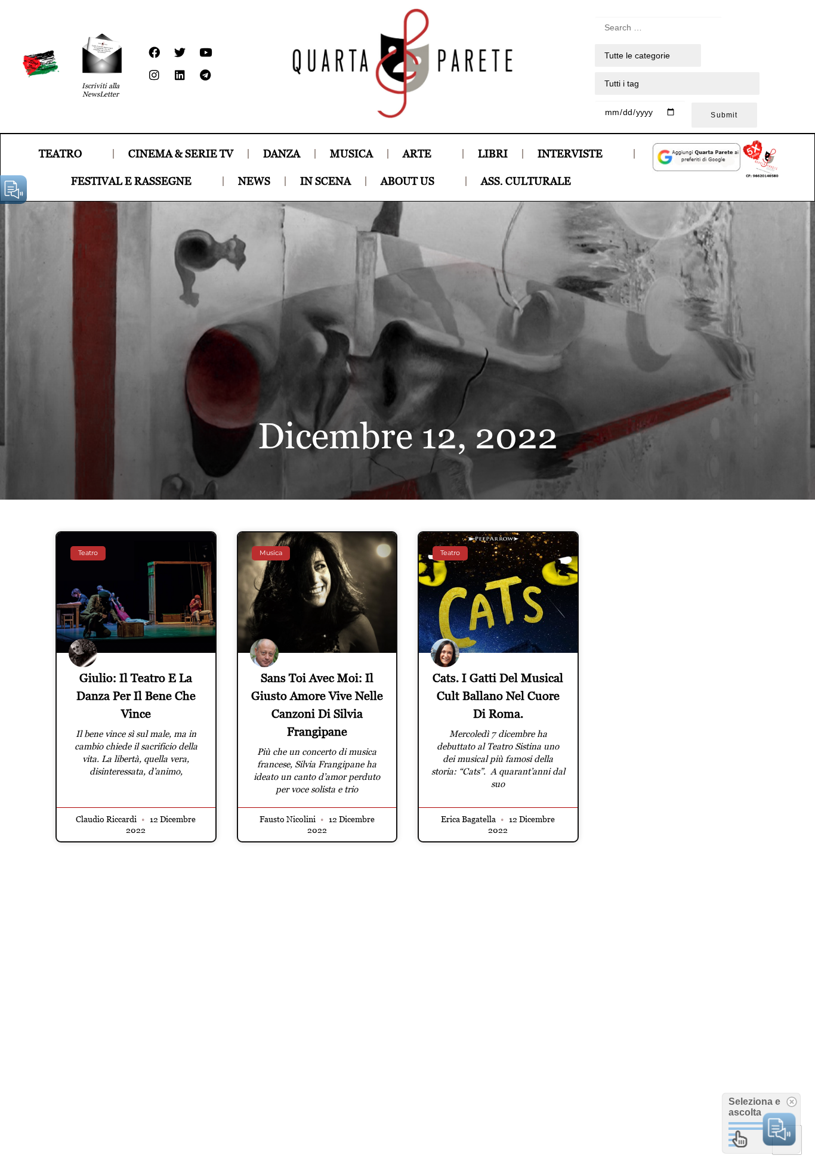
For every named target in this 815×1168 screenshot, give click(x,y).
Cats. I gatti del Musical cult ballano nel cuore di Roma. (498, 695)
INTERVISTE (570, 153)
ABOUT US (407, 181)
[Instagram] (154, 75)
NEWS (254, 181)
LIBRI (493, 153)
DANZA (281, 153)
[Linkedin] (179, 75)
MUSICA (351, 153)
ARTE (417, 153)
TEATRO (60, 153)
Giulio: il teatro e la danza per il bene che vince (136, 695)
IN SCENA (325, 181)
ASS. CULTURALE (526, 181)
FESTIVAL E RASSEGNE (131, 181)
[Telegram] (205, 75)
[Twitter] (179, 52)
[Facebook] (154, 52)
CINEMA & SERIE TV (180, 153)
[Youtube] (205, 52)
